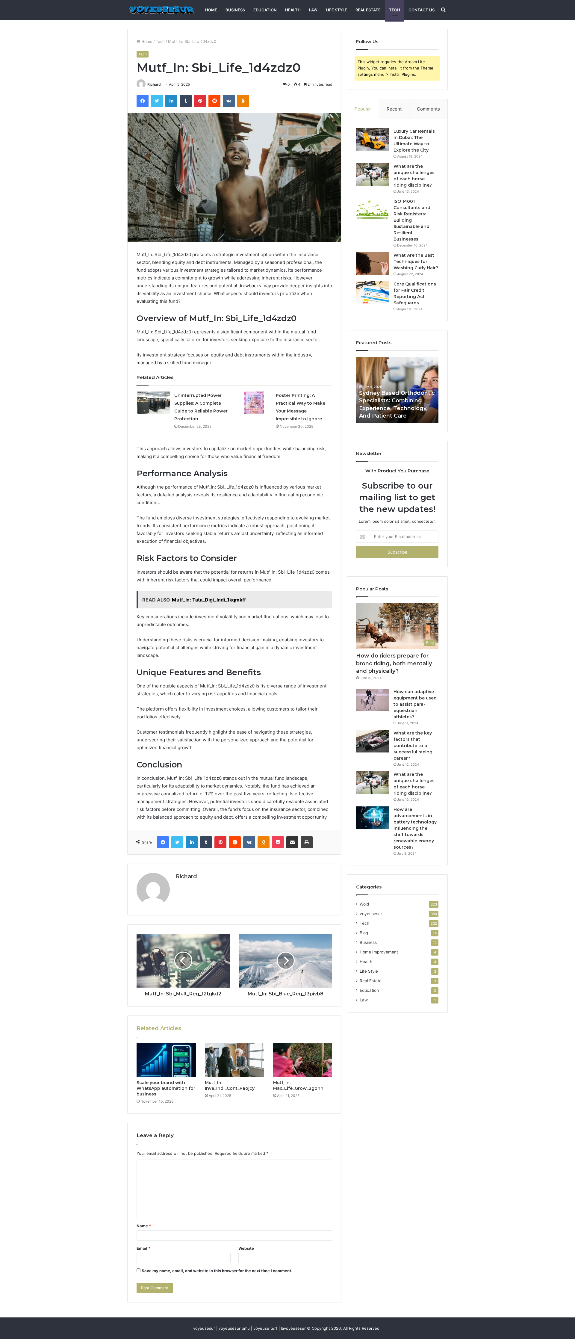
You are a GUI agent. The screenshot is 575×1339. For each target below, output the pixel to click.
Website (246, 1248)
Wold (364, 904)
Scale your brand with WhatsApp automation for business (166, 1088)
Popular (363, 109)
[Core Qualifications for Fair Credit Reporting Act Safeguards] (372, 292)
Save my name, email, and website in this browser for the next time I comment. (217, 1270)
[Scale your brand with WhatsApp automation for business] (166, 1060)
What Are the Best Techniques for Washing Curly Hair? (416, 261)
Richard (154, 84)
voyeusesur (371, 913)
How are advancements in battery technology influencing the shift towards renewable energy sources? (415, 828)
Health (293, 9)
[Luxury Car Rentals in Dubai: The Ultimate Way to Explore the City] (372, 139)
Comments (428, 109)
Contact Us (421, 9)
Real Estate (368, 9)
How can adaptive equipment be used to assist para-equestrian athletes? (415, 704)
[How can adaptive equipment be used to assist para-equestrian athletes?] (372, 700)
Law (313, 9)
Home (211, 9)
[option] (367, 390)
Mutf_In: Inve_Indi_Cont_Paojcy (230, 1085)
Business (235, 9)
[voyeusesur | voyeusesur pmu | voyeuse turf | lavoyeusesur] (161, 10)
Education (265, 9)
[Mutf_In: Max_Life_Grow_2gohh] (302, 1060)
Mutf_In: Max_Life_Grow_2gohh (298, 1085)
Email (143, 1248)
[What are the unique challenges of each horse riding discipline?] (372, 174)
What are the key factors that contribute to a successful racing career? (413, 745)
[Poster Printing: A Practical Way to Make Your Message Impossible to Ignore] (254, 403)
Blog (364, 932)
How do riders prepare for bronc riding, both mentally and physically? (394, 663)
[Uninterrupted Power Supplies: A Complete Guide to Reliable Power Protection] (153, 403)
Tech (394, 9)
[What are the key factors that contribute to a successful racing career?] (372, 741)
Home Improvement (379, 952)
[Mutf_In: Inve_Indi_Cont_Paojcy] (234, 1060)
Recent (394, 109)
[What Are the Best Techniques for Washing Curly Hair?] (372, 263)
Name (144, 1225)
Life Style (336, 9)
